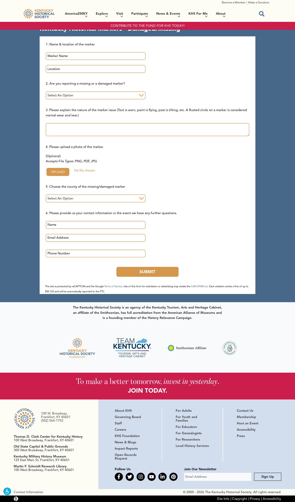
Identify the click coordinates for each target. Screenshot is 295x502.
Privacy (255, 499)
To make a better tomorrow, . (147, 381)
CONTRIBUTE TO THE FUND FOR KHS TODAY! (147, 26)
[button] (7, 491)
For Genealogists (189, 433)
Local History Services (192, 446)
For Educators (186, 427)
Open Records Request (126, 457)
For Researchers (188, 440)
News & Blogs (125, 442)
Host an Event (247, 423)
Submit (147, 271)
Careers (120, 430)
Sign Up (267, 477)
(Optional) (71, 158)
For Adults (184, 411)
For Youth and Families (186, 419)
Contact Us (245, 411)
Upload (58, 172)
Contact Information (28, 492)
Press (241, 436)
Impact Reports (126, 449)
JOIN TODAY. (147, 390)
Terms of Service (113, 286)
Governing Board (128, 417)
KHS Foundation (127, 436)
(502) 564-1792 (52, 421)
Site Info (223, 499)
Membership (246, 417)
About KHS (123, 411)
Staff (118, 423)
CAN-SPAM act (199, 286)
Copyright (239, 499)
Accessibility (246, 430)
